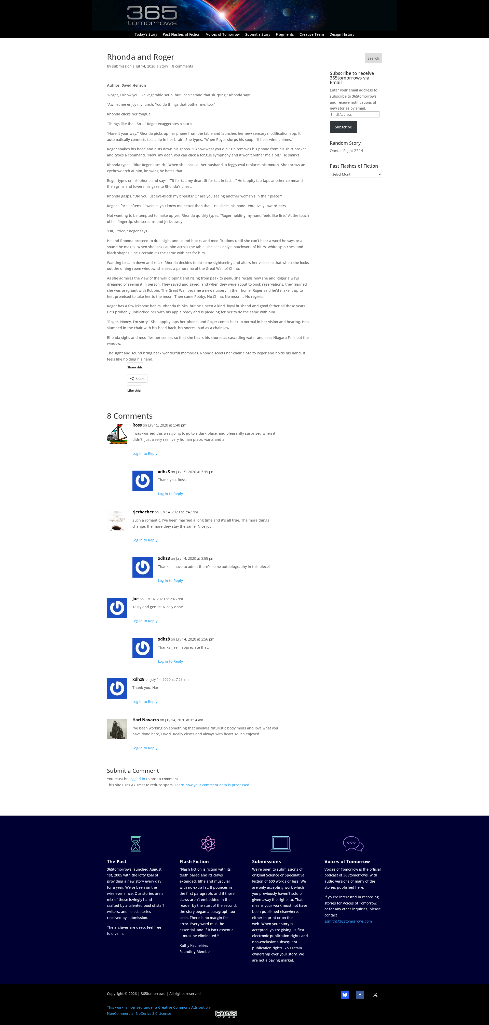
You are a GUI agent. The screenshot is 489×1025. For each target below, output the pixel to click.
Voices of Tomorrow (223, 35)
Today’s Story (146, 35)
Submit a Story (257, 35)
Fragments (285, 35)
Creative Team (312, 35)
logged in (137, 778)
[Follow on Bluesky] (345, 995)
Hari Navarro (145, 720)
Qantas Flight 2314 (346, 150)
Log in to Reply (144, 453)
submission (122, 66)
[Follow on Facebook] (360, 995)
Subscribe (343, 127)
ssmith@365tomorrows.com (348, 921)
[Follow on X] (375, 995)
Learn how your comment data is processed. (212, 784)
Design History (342, 35)
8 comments (182, 66)
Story (163, 66)
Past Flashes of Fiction (181, 35)
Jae (135, 599)
